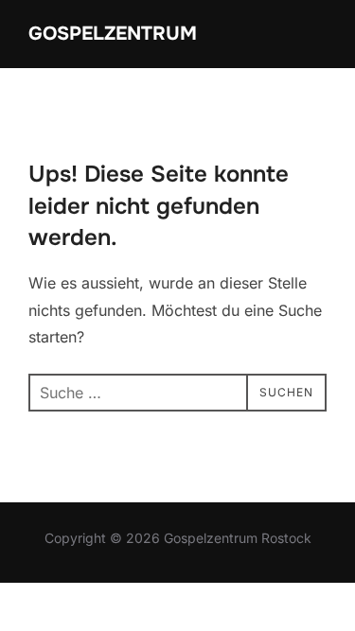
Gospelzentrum (112, 33)
